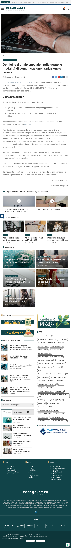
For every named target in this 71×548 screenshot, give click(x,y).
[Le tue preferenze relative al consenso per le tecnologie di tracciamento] (68, 545)
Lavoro (7, 295)
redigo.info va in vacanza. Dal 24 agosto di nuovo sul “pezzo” (18, 261)
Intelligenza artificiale (47, 384)
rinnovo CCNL (44, 414)
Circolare (43, 346)
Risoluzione (59, 414)
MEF (50, 388)
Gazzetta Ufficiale (58, 377)
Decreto (60, 363)
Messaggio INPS (45, 391)
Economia (42, 276)
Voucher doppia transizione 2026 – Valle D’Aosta (51, 261)
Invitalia (55, 470)
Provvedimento (45, 407)
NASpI (51, 400)
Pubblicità (10, 474)
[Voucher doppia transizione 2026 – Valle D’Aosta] (7, 428)
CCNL (52, 343)
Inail (31, 468)
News (7, 256)
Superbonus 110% (59, 421)
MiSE (41, 400)
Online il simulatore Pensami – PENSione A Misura (18, 300)
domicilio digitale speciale (37, 192)
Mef (31, 474)
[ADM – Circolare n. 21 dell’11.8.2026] (35, 226)
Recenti (8, 413)
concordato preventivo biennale (50, 357)
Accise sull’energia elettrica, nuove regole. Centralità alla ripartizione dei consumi (13, 239)
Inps (31, 466)
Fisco (7, 56)
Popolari (19, 412)
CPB (61, 360)
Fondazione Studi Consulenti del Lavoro (53, 374)
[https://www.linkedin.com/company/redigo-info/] (35, 544)
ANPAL (63, 339)
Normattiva (56, 466)
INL (50, 381)
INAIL (41, 381)
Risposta (43, 417)
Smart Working (56, 417)
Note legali (11, 470)
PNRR (41, 403)
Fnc (40, 370)
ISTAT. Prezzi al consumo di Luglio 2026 (51, 280)
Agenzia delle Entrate (16, 192)
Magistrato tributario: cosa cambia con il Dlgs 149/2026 (57, 239)
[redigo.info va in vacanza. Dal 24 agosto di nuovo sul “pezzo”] (7, 420)
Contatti (9, 468)
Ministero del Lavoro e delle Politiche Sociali (56, 478)
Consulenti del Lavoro (47, 360)
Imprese (13, 60)
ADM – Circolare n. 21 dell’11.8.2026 (34, 239)
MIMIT (60, 391)
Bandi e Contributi (45, 256)
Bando (42, 343)
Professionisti (53, 403)
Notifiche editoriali (13, 472)
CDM (61, 343)
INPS (59, 381)
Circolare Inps (57, 346)
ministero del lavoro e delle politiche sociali (52, 395)
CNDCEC (43, 350)
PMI (60, 400)
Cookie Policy (41, 541)
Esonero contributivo (46, 367)
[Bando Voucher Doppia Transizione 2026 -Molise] (7, 436)
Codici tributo (56, 350)
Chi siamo (10, 466)
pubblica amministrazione (48, 410)
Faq (60, 367)
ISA (61, 384)
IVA (41, 388)
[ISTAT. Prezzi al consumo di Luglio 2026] (7, 443)
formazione (43, 377)
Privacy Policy (31, 541)
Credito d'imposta (45, 363)
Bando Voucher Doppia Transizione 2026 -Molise (17, 280)
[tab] (6, 412)
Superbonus (43, 421)
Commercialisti (44, 353)
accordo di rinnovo (46, 336)
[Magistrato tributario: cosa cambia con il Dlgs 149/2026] (57, 226)
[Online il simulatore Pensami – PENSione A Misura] (7, 451)
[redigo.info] (15, 9)
